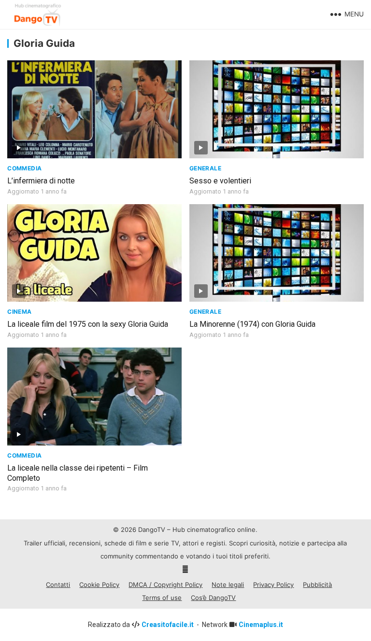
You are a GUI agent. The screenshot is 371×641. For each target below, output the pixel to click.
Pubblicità (317, 584)
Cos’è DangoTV (213, 597)
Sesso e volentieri (220, 180)
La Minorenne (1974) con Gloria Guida (252, 324)
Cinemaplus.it (261, 624)
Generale (205, 168)
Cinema (19, 311)
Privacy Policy (273, 584)
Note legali (228, 584)
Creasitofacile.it (168, 624)
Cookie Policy (99, 584)
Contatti (58, 584)
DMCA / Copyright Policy (165, 584)
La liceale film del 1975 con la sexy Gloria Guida (87, 324)
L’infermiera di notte (41, 180)
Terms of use (162, 597)
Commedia (24, 168)
